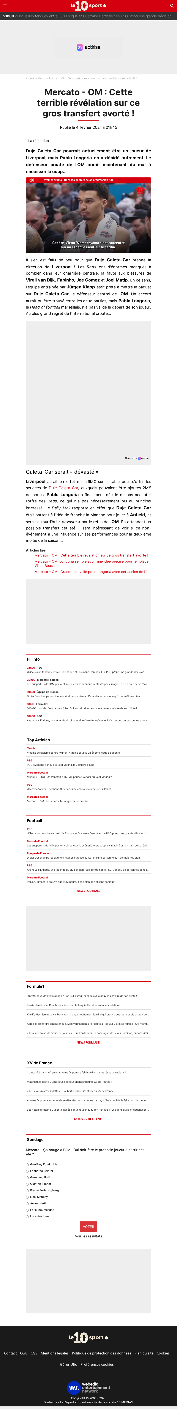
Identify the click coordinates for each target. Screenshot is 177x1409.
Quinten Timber (40, 1183)
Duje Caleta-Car (63, 488)
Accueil (30, 78)
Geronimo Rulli (40, 1177)
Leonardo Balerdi (41, 1171)
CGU (23, 1353)
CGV (34, 1353)
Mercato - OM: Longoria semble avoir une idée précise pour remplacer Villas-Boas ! (92, 563)
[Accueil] (88, 6)
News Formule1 (88, 1042)
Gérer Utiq (68, 1364)
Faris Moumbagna (42, 1209)
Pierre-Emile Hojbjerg (44, 1190)
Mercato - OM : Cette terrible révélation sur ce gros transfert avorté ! (91, 555)
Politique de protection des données (101, 1353)
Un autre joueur (41, 1216)
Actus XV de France (88, 1119)
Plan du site (143, 1353)
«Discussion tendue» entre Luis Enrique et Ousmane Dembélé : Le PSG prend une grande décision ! (88, 15)
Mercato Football (48, 78)
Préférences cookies (97, 1364)
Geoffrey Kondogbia (43, 1164)
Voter (88, 1226)
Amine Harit (38, 1203)
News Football (88, 891)
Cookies (163, 1353)
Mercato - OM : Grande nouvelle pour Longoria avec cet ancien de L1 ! (92, 571)
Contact (10, 1353)
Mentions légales (55, 1353)
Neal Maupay (39, 1196)
